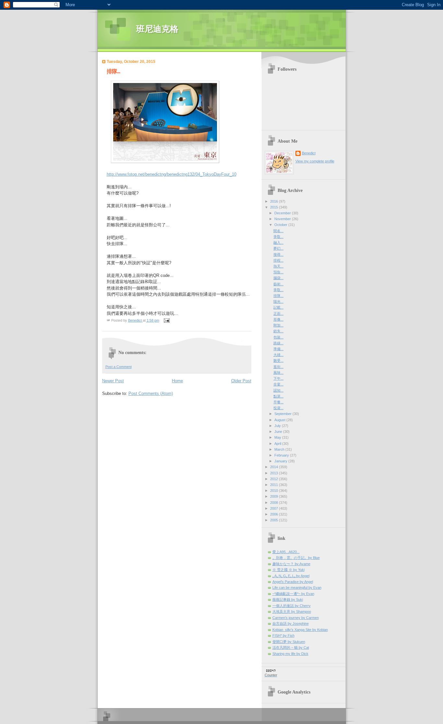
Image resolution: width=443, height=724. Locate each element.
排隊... (278, 296)
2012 (274, 479)
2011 (274, 485)
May (278, 437)
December (283, 213)
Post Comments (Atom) (150, 393)
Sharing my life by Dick (290, 654)
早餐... (278, 402)
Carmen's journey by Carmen (295, 618)
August (280, 420)
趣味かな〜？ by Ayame (291, 564)
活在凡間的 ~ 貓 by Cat (290, 647)
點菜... (278, 396)
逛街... (278, 367)
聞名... (278, 231)
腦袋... (278, 278)
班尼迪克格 (157, 29)
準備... (278, 349)
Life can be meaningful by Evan (296, 587)
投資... (278, 408)
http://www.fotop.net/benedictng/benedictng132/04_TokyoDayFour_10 (171, 174)
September (283, 414)
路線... (278, 343)
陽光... (278, 301)
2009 (274, 496)
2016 (274, 201)
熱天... (278, 266)
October (281, 225)
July (278, 426)
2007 (274, 508)
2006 (274, 514)
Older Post (241, 380)
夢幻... (278, 248)
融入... (278, 242)
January (281, 461)
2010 (274, 491)
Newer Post (113, 380)
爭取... (278, 237)
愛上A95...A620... (286, 552)
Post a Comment (118, 367)
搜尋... (278, 254)
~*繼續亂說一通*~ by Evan (293, 594)
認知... (278, 390)
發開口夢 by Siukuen (288, 642)
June (278, 431)
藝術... (278, 284)
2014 (274, 467)
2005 (274, 520)
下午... (278, 378)
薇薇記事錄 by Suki (287, 599)
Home (177, 380)
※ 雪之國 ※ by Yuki (288, 570)
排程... (278, 260)
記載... (278, 307)
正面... (278, 313)
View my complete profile (314, 161)
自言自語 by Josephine (290, 623)
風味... (278, 372)
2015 (274, 207)
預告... (278, 272)
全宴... (278, 384)
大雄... (278, 355)
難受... (278, 360)
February (282, 455)
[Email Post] (166, 320)
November (283, 219)
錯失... (278, 331)
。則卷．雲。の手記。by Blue (296, 558)
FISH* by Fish (283, 635)
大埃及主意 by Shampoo (291, 611)
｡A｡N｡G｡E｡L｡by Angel (290, 576)
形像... (278, 319)
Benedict (309, 153)
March (279, 449)
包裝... (278, 337)
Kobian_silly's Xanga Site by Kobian (300, 630)
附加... (278, 325)
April (278, 443)
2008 (274, 502)
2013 (274, 473)
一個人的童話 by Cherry (291, 606)
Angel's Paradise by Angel (292, 582)
